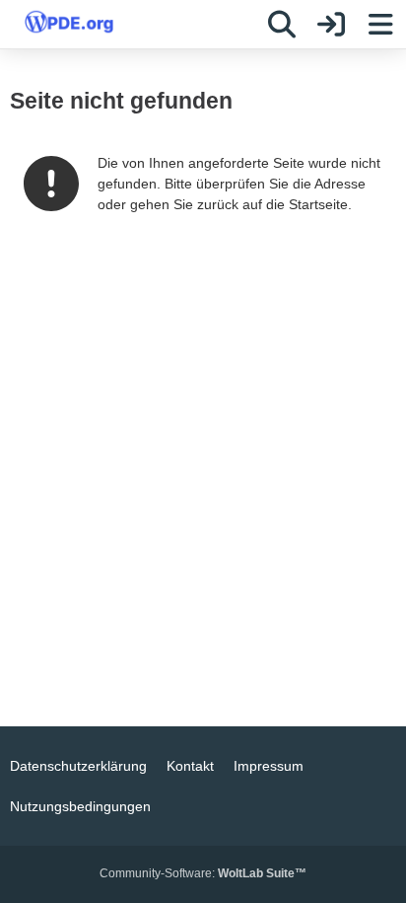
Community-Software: (203, 873)
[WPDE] (69, 22)
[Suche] (282, 24)
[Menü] (380, 24)
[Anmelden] (331, 24)
